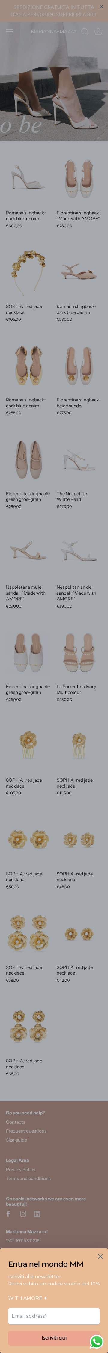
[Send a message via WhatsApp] (96, 1342)
